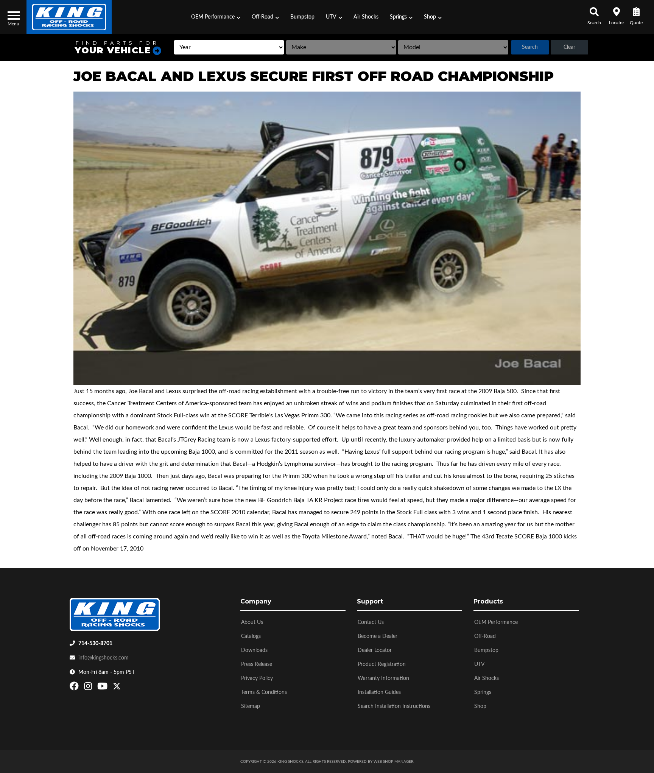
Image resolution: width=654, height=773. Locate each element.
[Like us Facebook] (75, 688)
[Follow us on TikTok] (125, 688)
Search (530, 47)
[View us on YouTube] (103, 688)
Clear (569, 47)
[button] (215, 17)
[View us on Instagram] (89, 688)
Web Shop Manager (393, 762)
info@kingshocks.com (103, 658)
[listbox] (229, 47)
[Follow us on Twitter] (117, 688)
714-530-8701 (95, 643)
